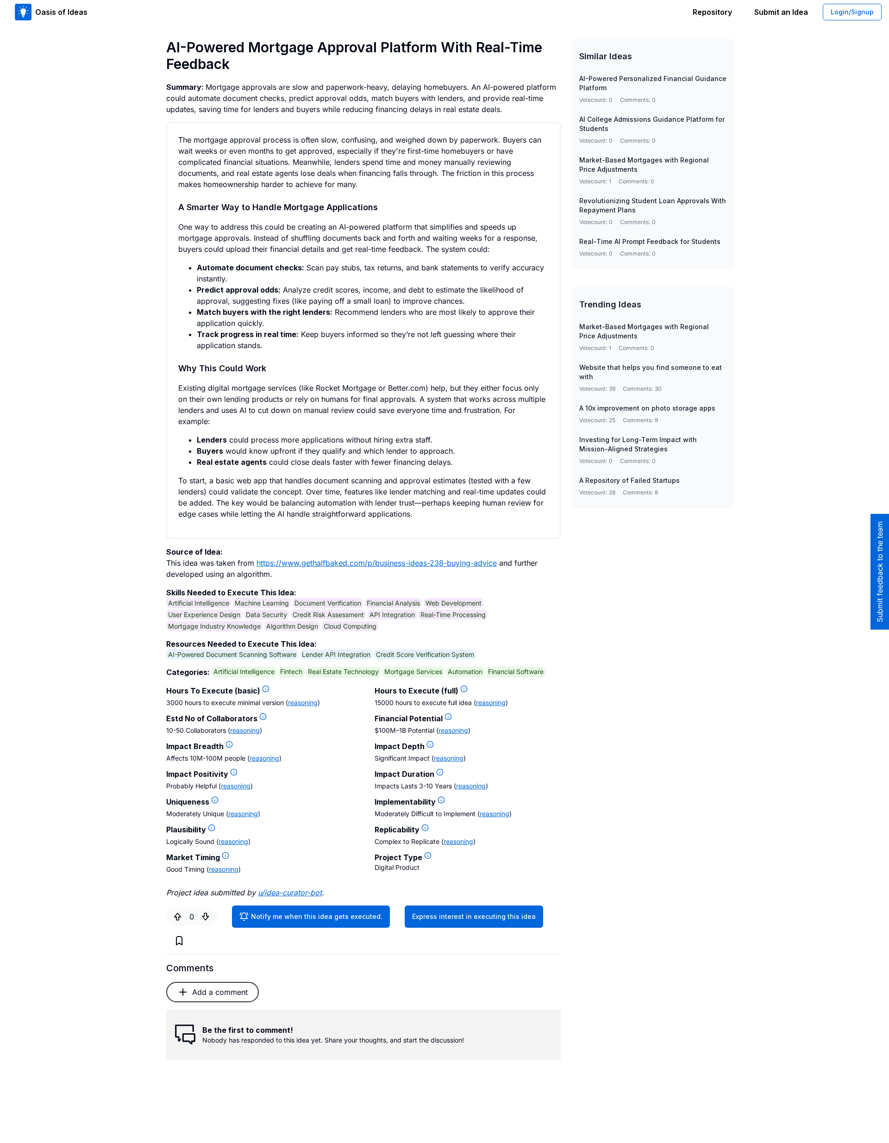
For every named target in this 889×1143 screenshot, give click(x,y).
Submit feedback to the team (879, 571)
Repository (712, 12)
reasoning (303, 702)
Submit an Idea (781, 12)
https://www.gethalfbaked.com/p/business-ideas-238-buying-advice (377, 563)
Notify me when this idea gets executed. (316, 916)
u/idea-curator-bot (290, 892)
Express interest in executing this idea (474, 916)
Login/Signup (852, 12)
